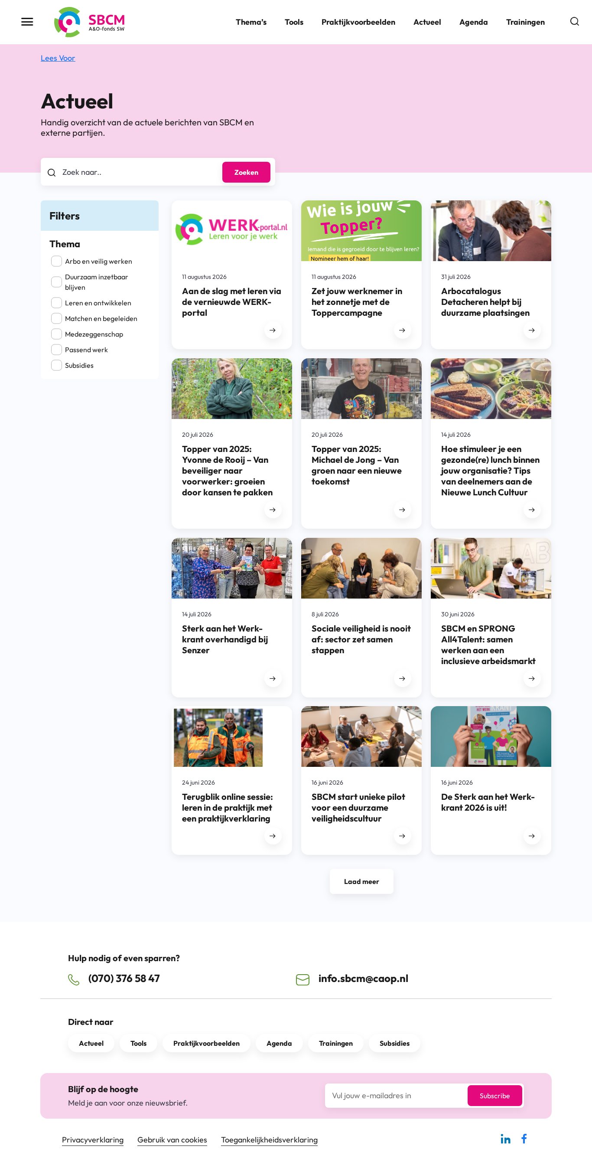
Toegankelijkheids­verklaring (269, 1140)
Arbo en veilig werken (98, 261)
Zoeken (246, 172)
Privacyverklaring (93, 1140)
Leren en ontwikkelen (98, 302)
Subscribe (495, 1095)
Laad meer (361, 881)
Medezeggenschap (94, 334)
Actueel (427, 22)
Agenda (473, 22)
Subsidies (79, 365)
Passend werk (86, 349)
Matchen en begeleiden (101, 318)
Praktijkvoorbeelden (358, 22)
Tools (294, 22)
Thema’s (251, 22)
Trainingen (525, 22)
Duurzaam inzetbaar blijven (96, 281)
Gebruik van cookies (172, 1140)
